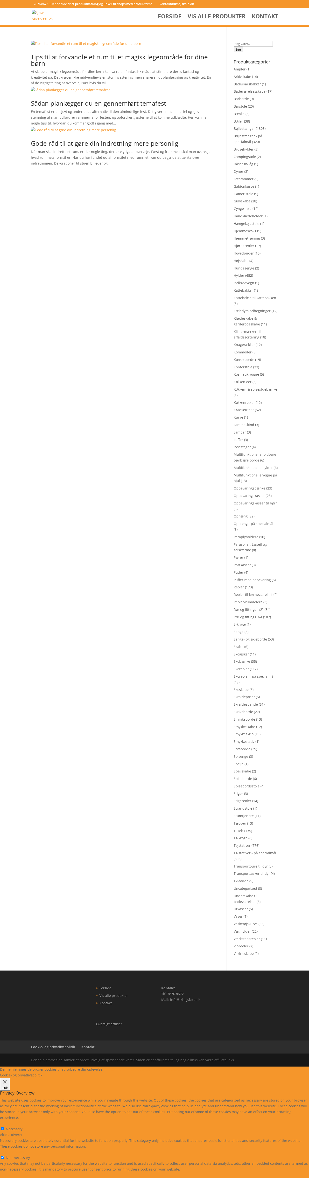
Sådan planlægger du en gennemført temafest (98, 103)
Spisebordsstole (247, 786)
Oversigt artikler (109, 1024)
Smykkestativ (244, 741)
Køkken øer (243, 381)
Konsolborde (244, 359)
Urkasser (241, 909)
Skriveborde (243, 712)
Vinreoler (241, 946)
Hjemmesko (243, 231)
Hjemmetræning (247, 238)
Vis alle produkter (217, 17)
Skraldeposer (244, 697)
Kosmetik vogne (246, 374)
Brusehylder (243, 149)
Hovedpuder (244, 253)
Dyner (238, 171)
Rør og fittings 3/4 (248, 617)
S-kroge (240, 624)
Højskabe (241, 260)
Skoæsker (241, 654)
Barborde (241, 98)
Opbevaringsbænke (249, 488)
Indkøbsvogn (244, 283)
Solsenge (241, 756)
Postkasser (242, 565)
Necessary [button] (8, 1123)
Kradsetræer (244, 409)
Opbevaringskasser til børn (256, 503)
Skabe (238, 646)
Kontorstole (243, 367)
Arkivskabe (242, 76)
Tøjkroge (240, 838)
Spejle (239, 764)
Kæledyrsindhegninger (252, 311)
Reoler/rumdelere (248, 602)
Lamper (240, 432)
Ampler (240, 69)
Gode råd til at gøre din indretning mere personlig (104, 143)
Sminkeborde (244, 719)
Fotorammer (243, 179)
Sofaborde (242, 749)
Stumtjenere (244, 815)
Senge (239, 631)
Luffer (238, 439)
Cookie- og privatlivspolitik (53, 1047)
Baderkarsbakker (247, 84)
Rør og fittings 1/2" (249, 609)
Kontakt (265, 17)
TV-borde (241, 881)
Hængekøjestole (246, 223)
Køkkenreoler (244, 402)
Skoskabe (241, 689)
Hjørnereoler (244, 245)
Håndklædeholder (248, 216)
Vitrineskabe (244, 953)
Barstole (240, 106)
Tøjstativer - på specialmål (255, 853)
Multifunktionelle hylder (253, 467)
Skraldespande (246, 704)
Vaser (238, 916)
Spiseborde (243, 778)
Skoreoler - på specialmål (254, 676)
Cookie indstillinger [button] (146, 1069)
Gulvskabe (242, 201)
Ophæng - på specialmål (253, 523)
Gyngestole (243, 208)
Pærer (238, 557)
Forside (169, 17)
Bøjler (238, 121)
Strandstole (243, 808)
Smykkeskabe (244, 726)
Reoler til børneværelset (253, 594)
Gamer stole (243, 194)
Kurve (238, 417)
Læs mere (117, 1069)
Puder (238, 572)
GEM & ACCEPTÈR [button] (14, 1175)
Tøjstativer (242, 845)
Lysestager (242, 447)
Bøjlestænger (244, 128)
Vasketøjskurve (246, 924)
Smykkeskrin (244, 734)
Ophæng (241, 516)
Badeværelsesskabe (250, 91)
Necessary (14, 1129)
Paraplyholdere (246, 537)
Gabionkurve (244, 186)
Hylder (239, 275)
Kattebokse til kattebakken (255, 298)
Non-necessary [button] (12, 1152)
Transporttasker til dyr (252, 873)
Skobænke (242, 661)
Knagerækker (244, 344)
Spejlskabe (242, 771)
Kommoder (243, 352)
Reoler (239, 587)
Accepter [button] (175, 1069)
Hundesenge (244, 268)
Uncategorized (245, 888)
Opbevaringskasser (249, 495)
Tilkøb (238, 830)
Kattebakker (243, 290)
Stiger (238, 793)
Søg (238, 49)
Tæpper (240, 823)
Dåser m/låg (243, 164)
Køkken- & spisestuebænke (255, 389)
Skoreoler (241, 669)
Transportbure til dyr (251, 866)
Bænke (239, 113)
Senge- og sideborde (250, 639)
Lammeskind (244, 424)
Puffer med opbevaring (252, 580)
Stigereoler (242, 801)
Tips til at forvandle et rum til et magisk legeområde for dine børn (119, 60)
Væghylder (242, 931)
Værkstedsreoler (247, 939)
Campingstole (245, 156)
